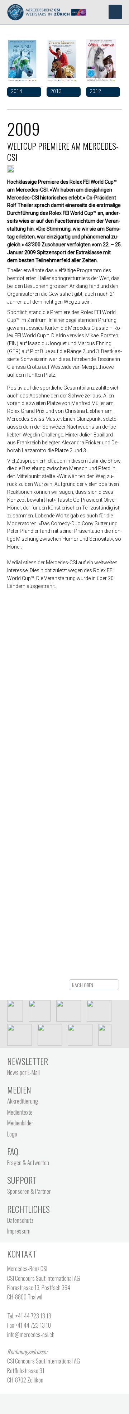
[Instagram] (87, 1401)
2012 (95, 91)
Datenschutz (20, 1220)
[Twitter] (57, 1401)
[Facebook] (42, 1401)
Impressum (18, 1230)
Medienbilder (20, 1122)
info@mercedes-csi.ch (30, 1334)
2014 (16, 91)
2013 (56, 91)
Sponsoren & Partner (29, 1191)
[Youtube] (72, 1401)
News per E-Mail (23, 1072)
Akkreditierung (22, 1100)
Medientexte (20, 1111)
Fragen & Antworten (28, 1162)
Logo (12, 1133)
